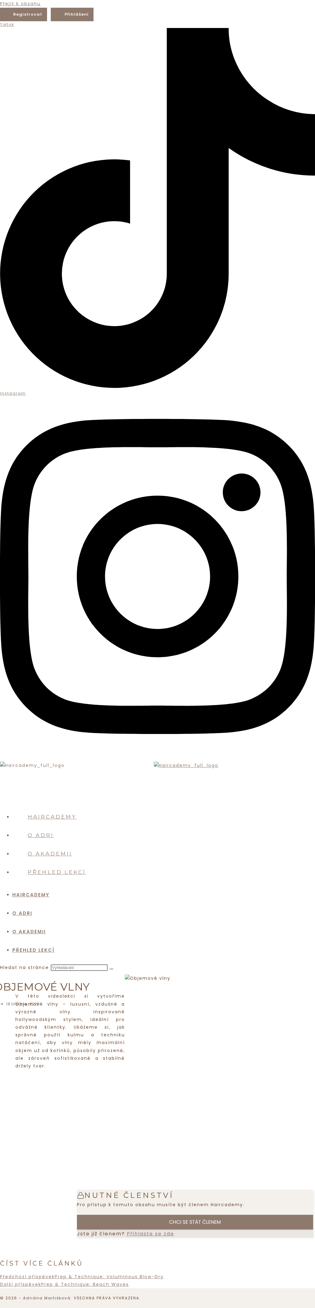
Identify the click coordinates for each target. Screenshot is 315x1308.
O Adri (22, 913)
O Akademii (29, 931)
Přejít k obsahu (20, 4)
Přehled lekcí (33, 950)
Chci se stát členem (195, 1222)
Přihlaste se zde (150, 1233)
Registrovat (27, 14)
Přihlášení (77, 14)
